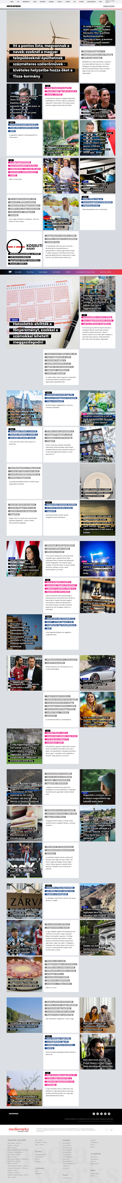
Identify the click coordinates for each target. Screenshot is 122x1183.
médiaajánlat (110, 1119)
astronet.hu (66, 1143)
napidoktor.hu (67, 1154)
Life (18, 1)
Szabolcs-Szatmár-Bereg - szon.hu (18, 1175)
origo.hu (37, 1161)
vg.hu (37, 1171)
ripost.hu (93, 1140)
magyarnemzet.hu (40, 1154)
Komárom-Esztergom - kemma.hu (18, 1168)
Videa (34, 1)
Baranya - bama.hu (13, 1145)
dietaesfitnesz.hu (68, 1161)
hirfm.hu (93, 1176)
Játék (100, 1)
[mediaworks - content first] (19, 1130)
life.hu (92, 1144)
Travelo (59, 1)
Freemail (51, 1)
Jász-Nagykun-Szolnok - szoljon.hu (18, 1166)
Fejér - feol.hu (12, 1157)
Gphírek (68, 1)
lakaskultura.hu (67, 1147)
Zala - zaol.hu (39, 1144)
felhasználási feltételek (84, 1119)
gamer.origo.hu (67, 1150)
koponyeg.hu (94, 1159)
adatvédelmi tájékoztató (71, 1119)
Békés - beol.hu (12, 1147)
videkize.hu (66, 1166)
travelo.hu (66, 1159)
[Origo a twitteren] (97, 1114)
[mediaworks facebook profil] (106, 1130)
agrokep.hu (38, 1173)
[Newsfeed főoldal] (13, 1114)
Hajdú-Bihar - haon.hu (14, 1161)
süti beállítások (95, 1119)
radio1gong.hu (95, 1173)
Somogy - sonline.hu (14, 1172)
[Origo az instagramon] (101, 1114)
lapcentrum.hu (95, 1163)
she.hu (93, 1147)
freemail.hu (94, 1157)
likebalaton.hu (67, 1152)
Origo (11, 1)
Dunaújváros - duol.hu (14, 1154)
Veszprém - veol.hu (41, 1142)
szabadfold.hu (39, 1157)
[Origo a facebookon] (94, 1114)
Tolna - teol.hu (12, 1177)
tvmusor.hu (66, 1168)
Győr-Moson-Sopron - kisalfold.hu (18, 1159)
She (74, 1)
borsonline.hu (67, 1178)
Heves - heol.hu (12, 1163)
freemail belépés (109, 6)
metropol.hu (94, 1142)
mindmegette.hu (68, 1157)
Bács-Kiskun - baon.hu (14, 1143)
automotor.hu (67, 1145)
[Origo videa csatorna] (105, 1114)
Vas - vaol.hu (39, 1140)
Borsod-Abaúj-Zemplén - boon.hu (18, 1150)
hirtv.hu (37, 1159)
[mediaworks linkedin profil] (111, 1130)
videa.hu (93, 1161)
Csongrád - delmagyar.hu (15, 1152)
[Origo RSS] (109, 1114)
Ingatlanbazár (91, 1)
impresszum (103, 1119)
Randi (82, 1)
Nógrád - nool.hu (13, 1170)
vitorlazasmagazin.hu (69, 1163)
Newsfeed (42, 1)
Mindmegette (26, 1)
